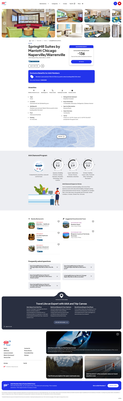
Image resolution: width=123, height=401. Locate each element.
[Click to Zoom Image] (28, 23)
